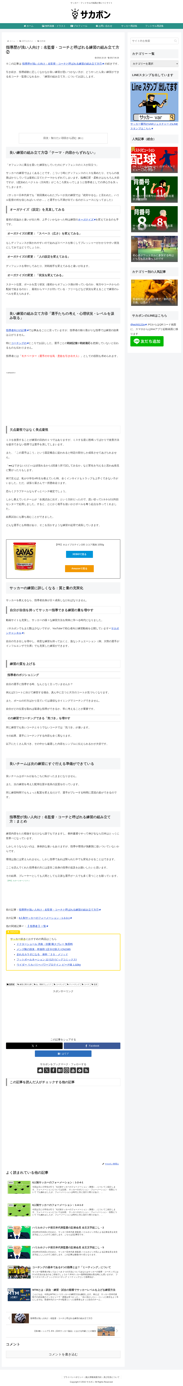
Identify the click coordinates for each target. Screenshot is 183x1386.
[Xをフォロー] (47, 1070)
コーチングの (19, 343)
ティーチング (74, 984)
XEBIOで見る (79, 554)
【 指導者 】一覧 (36, 926)
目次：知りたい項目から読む (60, 138)
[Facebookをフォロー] (53, 1070)
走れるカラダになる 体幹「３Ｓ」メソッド (42, 954)
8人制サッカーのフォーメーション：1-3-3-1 (44, 918)
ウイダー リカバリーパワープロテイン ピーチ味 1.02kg (49, 964)
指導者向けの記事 (16, 330)
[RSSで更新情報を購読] (86, 1070)
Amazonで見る (79, 568)
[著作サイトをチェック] (40, 1070)
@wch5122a (137, 324)
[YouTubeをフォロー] (73, 1070)
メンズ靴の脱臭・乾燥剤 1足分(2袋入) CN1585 (44, 949)
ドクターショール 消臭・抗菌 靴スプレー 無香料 (45, 944)
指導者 (11, 984)
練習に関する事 (26, 984)
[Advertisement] (63, 111)
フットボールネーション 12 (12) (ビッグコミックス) (47, 959)
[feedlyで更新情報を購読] (79, 1070)
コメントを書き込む (63, 1354)
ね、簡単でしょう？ (43, 984)
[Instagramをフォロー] (66, 1070)
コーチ (86, 984)
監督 (95, 984)
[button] (175, 40)
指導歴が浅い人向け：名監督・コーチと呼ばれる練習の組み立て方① (62, 63)
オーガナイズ (86, 219)
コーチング (60, 984)
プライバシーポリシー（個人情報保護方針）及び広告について (91, 1377)
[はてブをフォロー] (60, 1070)
